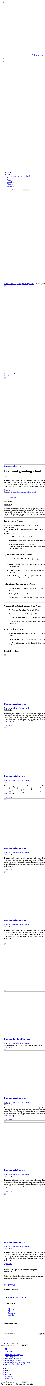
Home (6, 284)
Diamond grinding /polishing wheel (21, 284)
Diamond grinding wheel (12, 374)
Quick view (8, 725)
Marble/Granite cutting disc (22, 176)
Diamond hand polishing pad (17, 1039)
